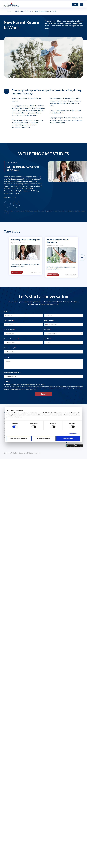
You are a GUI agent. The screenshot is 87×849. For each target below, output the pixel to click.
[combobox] (63, 333)
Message (7, 357)
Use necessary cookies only (18, 438)
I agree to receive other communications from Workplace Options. (25, 384)
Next (82, 257)
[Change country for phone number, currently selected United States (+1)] (46, 324)
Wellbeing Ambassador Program (25, 239)
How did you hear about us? (12, 372)
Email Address (9, 320)
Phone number (49, 320)
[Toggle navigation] (81, 4)
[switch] (34, 426)
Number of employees (11, 339)
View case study (16, 272)
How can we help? (10, 348)
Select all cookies (68, 438)
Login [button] (74, 4)
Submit (43, 394)
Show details (73, 433)
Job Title (47, 339)
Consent (7, 381)
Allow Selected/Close (43, 438)
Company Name (9, 329)
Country (47, 329)
